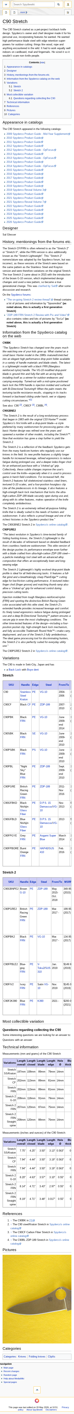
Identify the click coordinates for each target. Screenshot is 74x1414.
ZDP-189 (45, 704)
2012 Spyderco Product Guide (24, 146)
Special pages (10, 1382)
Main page (8, 1368)
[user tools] (68, 4)
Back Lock (15, 669)
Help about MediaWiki (14, 1378)
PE (34, 692)
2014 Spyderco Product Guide (24, 162)
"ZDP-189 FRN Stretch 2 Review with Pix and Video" (37, 315)
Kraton (24, 699)
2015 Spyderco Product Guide (24, 170)
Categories (10, 1356)
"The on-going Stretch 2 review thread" (29, 299)
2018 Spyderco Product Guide (24, 182)
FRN (22, 721)
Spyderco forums (21, 294)
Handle (25, 685)
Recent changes (11, 1371)
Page (6, 13)
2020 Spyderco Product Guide (24, 194)
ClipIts (51, 1356)
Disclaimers (51, 1409)
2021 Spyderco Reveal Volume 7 (25, 202)
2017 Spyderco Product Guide (24, 178)
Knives (22, 1356)
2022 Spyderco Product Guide (24, 206)
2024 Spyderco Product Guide (24, 214)
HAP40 (44, 848)
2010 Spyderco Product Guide (24, 138)
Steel (49, 685)
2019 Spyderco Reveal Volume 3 (25, 190)
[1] (30, 1220)
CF (29, 704)
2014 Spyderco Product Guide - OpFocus (30, 166)
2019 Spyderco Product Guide (24, 186)
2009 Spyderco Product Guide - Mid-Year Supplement (37, 134)
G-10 (22, 892)
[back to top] (37, 1389)
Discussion (14, 13)
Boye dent (33, 669)
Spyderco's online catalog (50, 524)
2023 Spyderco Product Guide (24, 210)
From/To (64, 685)
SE (34, 733)
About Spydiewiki (34, 1409)
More (22, 12)
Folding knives (37, 1356)
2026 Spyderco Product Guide (24, 222)
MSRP (68, 882)
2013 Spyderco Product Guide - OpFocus (30, 158)
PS (34, 750)
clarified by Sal (46, 286)
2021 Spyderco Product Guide (24, 198)
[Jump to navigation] (6, 4)
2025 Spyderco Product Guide (24, 218)
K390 (40, 1001)
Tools (68, 13)
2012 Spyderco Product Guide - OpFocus (30, 150)
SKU (11, 685)
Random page (10, 1375)
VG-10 (43, 692)
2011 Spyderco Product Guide (24, 142)
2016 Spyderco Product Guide (24, 174)
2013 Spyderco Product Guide (24, 154)
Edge (35, 685)
